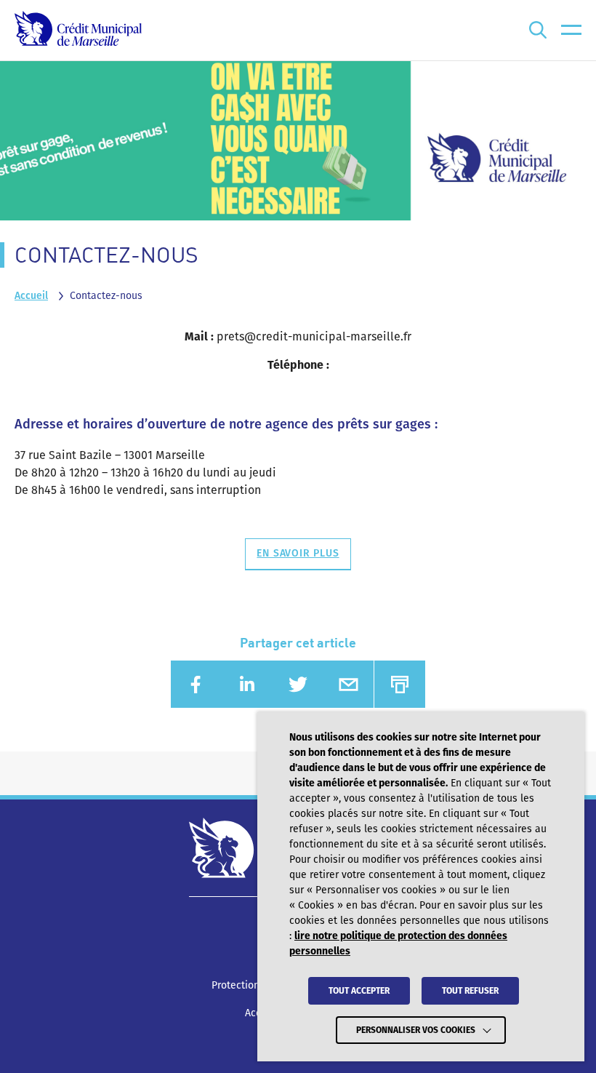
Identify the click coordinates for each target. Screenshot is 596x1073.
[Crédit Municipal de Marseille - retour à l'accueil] (78, 30)
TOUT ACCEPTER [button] (359, 991)
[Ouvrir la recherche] (538, 30)
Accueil (31, 296)
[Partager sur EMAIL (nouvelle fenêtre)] (348, 684)
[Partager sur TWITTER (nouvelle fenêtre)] (298, 684)
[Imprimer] (399, 684)
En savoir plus (298, 553)
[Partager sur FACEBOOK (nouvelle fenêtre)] (196, 684)
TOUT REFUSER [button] (470, 991)
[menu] (571, 30)
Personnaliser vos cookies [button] (415, 1030)
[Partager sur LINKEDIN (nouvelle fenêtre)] (247, 684)
